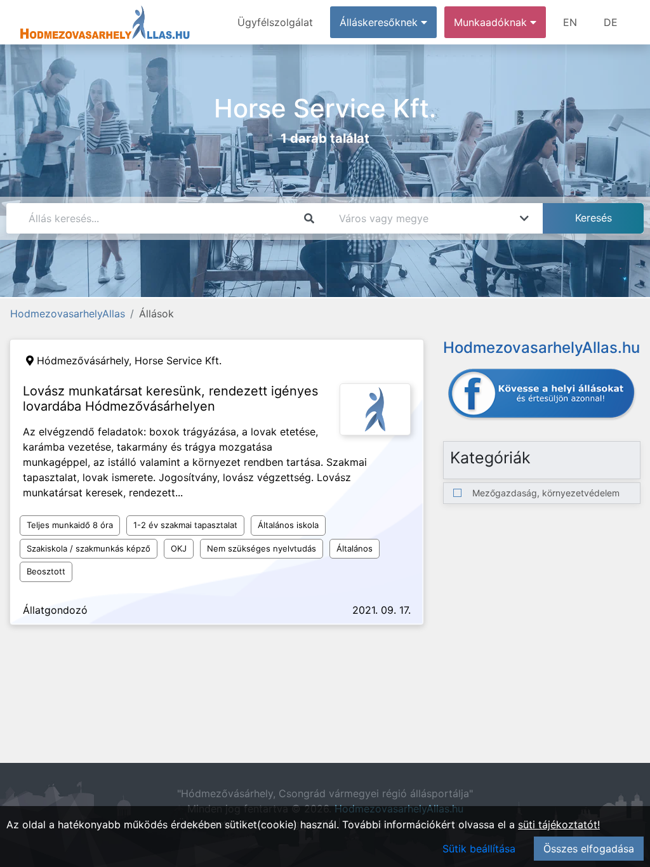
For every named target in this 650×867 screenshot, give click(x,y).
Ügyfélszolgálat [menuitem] (275, 22)
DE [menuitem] (611, 22)
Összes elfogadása (588, 848)
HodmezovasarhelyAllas (67, 313)
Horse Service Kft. (178, 360)
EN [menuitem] (570, 22)
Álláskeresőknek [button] (380, 22)
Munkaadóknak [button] (492, 22)
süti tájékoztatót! (559, 824)
